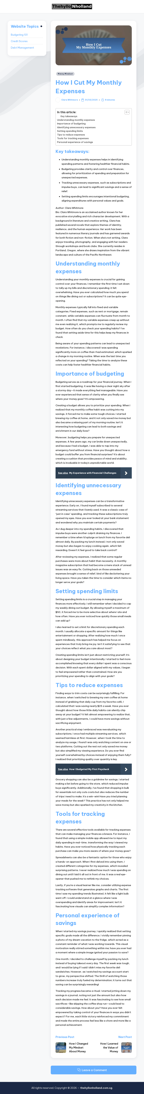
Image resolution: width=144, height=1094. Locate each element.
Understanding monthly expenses (76, 120)
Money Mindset (65, 74)
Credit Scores (19, 41)
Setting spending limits (70, 131)
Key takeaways (69, 116)
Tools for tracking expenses (73, 138)
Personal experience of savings (75, 142)
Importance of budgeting (71, 123)
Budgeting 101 (19, 34)
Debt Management (22, 47)
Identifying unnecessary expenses (76, 127)
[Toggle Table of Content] (125, 112)
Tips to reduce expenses (71, 134)
